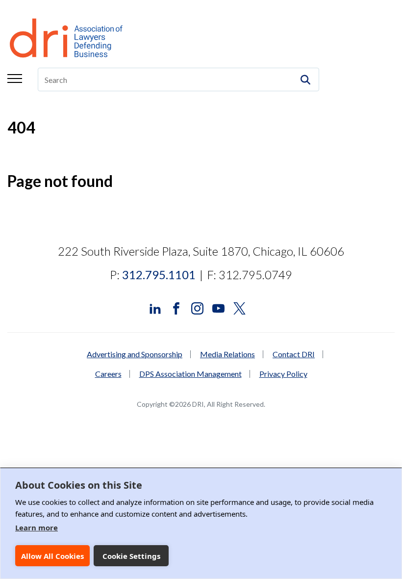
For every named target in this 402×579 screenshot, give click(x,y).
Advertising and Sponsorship (134, 354)
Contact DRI (294, 354)
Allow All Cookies (52, 556)
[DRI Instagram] (197, 307)
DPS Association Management (190, 374)
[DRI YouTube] (218, 307)
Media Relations (227, 354)
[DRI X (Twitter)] (239, 307)
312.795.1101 (159, 274)
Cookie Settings (131, 556)
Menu (14, 78)
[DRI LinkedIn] (155, 307)
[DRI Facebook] (176, 307)
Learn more (36, 527)
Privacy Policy (283, 374)
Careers (108, 374)
